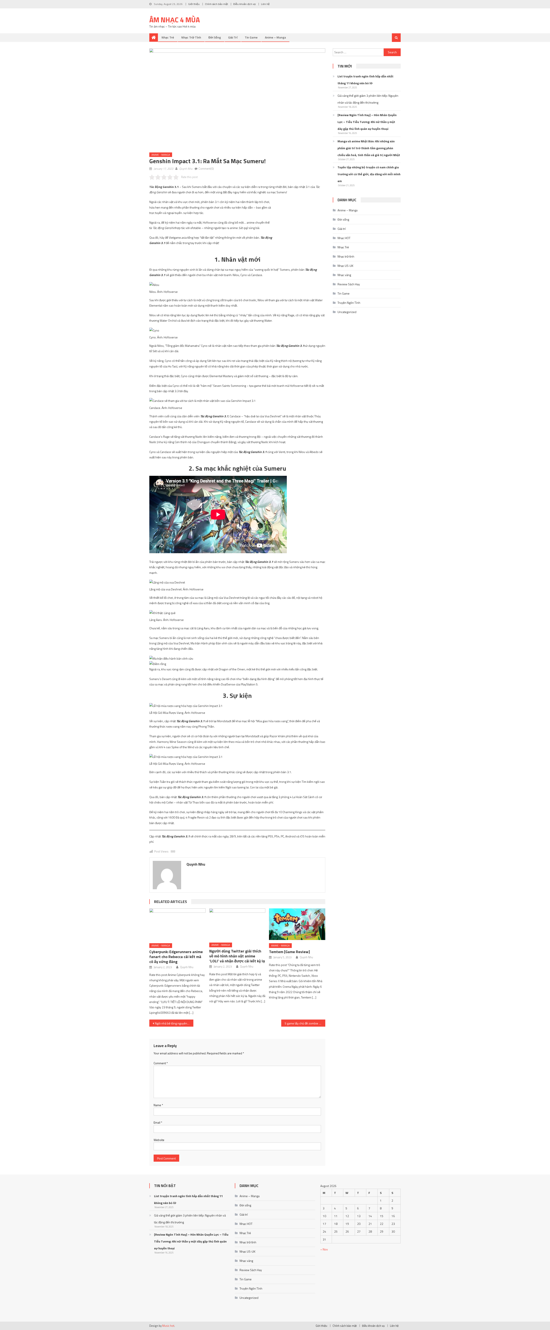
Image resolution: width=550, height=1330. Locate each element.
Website (159, 1140)
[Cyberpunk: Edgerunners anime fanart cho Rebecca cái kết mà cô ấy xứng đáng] (177, 924)
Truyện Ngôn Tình (349, 302)
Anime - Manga (160, 155)
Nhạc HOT (344, 238)
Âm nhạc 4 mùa (174, 20)
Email (158, 1122)
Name (158, 1105)
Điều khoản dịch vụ (244, 4)
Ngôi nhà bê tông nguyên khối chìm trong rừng (174, 1023)
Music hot (168, 1326)
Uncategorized (347, 312)
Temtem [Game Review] (289, 952)
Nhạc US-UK (345, 265)
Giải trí (232, 37)
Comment (161, 1063)
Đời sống (214, 37)
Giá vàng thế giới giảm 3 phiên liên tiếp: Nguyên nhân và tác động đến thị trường (368, 99)
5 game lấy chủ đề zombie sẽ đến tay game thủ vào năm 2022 (305, 1023)
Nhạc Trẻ (168, 37)
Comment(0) (206, 168)
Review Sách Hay (349, 284)
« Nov (324, 1249)
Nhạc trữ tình (191, 37)
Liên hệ (265, 4)
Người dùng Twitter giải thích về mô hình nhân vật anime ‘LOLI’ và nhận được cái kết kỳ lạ (237, 956)
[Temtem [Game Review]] (297, 924)
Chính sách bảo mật (216, 4)
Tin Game (251, 37)
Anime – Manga (275, 37)
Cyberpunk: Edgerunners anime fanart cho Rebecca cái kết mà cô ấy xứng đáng (176, 956)
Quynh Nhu (185, 168)
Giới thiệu (194, 4)
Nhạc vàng (344, 275)
